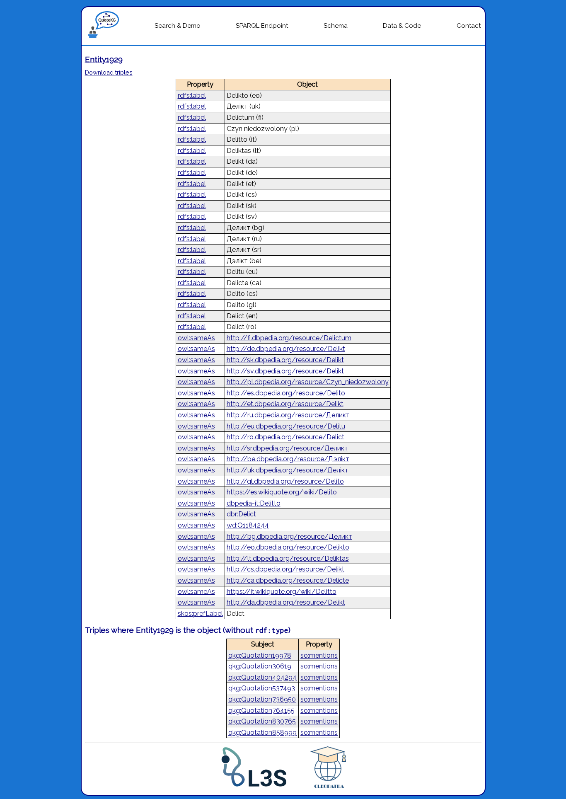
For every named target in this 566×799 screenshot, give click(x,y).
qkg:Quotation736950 (262, 699)
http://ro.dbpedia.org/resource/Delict (285, 437)
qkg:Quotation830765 (262, 721)
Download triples (109, 72)
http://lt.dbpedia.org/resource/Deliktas (288, 558)
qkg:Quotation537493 (261, 688)
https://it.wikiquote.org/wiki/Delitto (281, 592)
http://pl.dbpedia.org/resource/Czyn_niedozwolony (308, 382)
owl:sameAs (196, 338)
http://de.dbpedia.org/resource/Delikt (286, 349)
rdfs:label (192, 95)
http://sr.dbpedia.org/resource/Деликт (287, 448)
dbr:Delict (241, 514)
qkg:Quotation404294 (262, 677)
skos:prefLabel (200, 613)
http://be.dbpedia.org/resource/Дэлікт (288, 459)
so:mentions (319, 655)
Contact (469, 25)
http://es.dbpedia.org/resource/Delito (286, 393)
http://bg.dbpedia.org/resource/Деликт (289, 536)
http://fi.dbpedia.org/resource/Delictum (289, 338)
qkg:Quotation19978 (259, 655)
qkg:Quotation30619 (259, 666)
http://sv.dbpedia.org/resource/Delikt (285, 371)
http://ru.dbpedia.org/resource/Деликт (288, 415)
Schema (336, 25)
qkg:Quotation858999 (262, 732)
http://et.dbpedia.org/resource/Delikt (285, 404)
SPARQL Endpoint (262, 25)
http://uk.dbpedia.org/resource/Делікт (287, 470)
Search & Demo (178, 25)
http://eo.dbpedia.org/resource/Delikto (288, 547)
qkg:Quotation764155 (261, 710)
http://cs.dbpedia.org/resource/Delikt (285, 569)
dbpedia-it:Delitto (254, 503)
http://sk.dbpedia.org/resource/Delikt (285, 360)
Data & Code (402, 25)
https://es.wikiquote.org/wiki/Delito (282, 492)
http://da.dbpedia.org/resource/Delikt (286, 602)
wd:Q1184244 (248, 525)
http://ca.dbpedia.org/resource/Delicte (288, 580)
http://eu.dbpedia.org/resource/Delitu (286, 426)
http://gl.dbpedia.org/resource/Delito (285, 481)
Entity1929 (104, 59)
